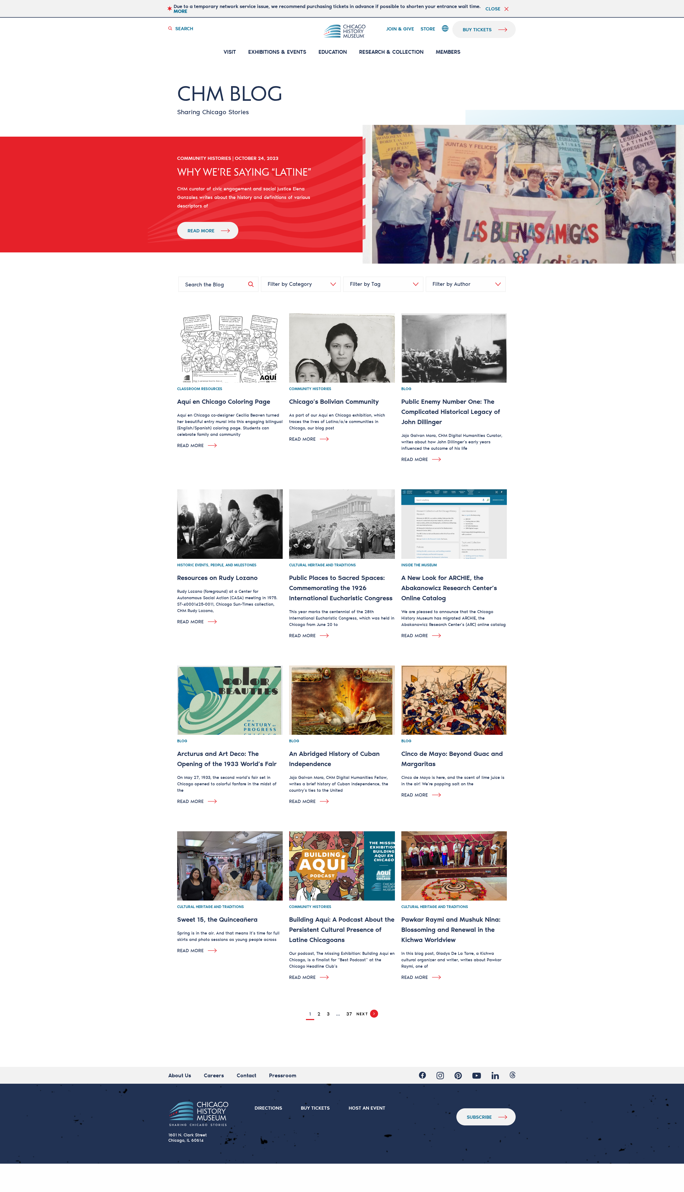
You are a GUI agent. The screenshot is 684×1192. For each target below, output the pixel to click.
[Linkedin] (495, 1075)
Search (184, 28)
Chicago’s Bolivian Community (334, 401)
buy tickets (477, 29)
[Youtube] (476, 1075)
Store (428, 29)
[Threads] (513, 1075)
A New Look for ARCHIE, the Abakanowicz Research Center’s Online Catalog (449, 587)
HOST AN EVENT (367, 1107)
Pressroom (282, 1075)
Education (332, 52)
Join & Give (400, 29)
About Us (179, 1075)
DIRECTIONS (268, 1107)
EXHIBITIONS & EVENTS (277, 52)
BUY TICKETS (315, 1107)
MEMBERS (448, 52)
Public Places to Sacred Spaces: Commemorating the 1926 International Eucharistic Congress (340, 587)
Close (492, 8)
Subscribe (479, 1116)
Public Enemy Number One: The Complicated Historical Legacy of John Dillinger (450, 411)
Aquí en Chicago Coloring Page (223, 401)
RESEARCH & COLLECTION (391, 52)
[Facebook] (422, 1075)
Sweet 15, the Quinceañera (217, 919)
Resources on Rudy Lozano (217, 577)
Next (362, 1014)
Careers (214, 1075)
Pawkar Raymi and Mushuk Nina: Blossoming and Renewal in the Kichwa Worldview (450, 929)
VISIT (230, 52)
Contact (246, 1075)
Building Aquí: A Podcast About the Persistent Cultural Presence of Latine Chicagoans (341, 929)
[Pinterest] (458, 1075)
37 (349, 1013)
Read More (201, 230)
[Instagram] (440, 1075)
